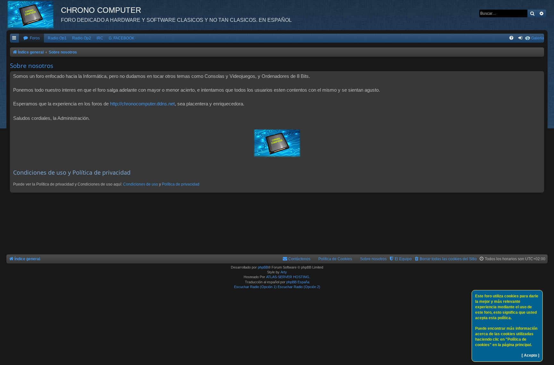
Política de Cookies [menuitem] (335, 259)
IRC (100, 38)
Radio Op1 (57, 38)
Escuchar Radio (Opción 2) (299, 287)
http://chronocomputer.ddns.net (142, 103)
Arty (284, 272)
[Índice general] (33, 14)
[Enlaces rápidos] (14, 38)
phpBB (263, 267)
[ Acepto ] (530, 355)
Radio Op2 (81, 38)
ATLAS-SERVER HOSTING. (288, 277)
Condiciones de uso (140, 184)
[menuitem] (31, 38)
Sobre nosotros (373, 259)
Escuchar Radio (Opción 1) (255, 287)
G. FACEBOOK (121, 38)
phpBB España (297, 282)
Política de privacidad (180, 184)
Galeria (537, 38)
